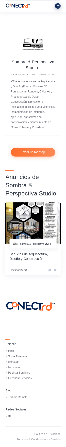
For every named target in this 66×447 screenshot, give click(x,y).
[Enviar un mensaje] (49, 270)
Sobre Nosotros (17, 356)
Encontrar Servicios (20, 378)
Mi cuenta (14, 367)
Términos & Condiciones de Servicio (39, 439)
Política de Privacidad (47, 434)
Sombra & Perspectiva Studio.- (36, 243)
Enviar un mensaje (33, 152)
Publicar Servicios (19, 372)
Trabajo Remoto (17, 397)
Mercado (13, 361)
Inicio (11, 350)
